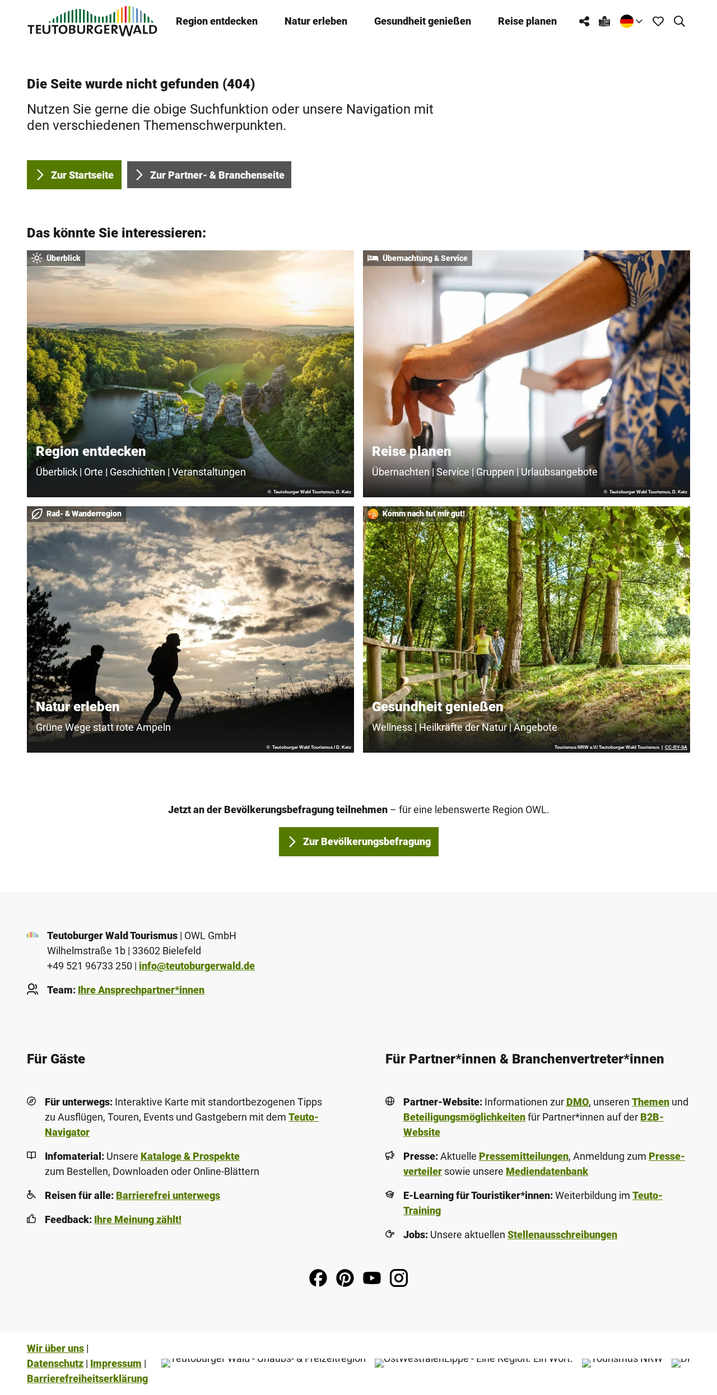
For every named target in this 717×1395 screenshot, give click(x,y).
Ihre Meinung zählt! (137, 1219)
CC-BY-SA (676, 747)
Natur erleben (316, 21)
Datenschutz (55, 1363)
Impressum (116, 1363)
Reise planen (527, 21)
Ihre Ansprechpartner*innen (141, 990)
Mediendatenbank (547, 1171)
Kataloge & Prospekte (190, 1156)
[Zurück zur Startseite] (92, 21)
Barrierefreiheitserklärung (87, 1378)
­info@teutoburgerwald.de (197, 966)
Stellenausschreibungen (562, 1234)
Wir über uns (55, 1348)
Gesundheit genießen (422, 21)
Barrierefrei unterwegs (168, 1195)
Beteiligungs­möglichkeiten (464, 1117)
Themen (650, 1102)
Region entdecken (217, 21)
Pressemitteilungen (524, 1156)
